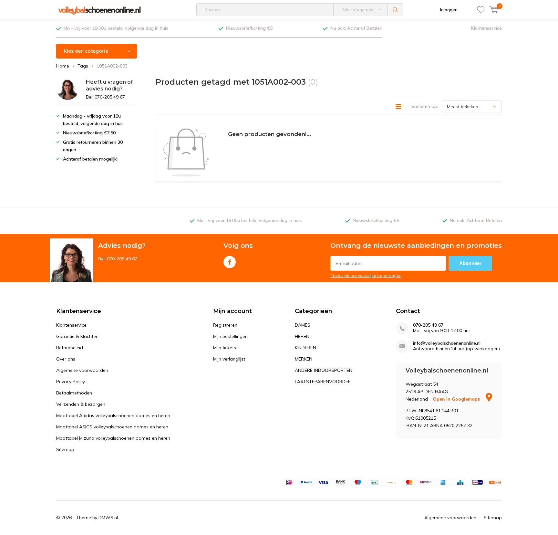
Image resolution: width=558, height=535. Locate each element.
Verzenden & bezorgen (80, 404)
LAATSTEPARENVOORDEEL (324, 381)
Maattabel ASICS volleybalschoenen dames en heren (112, 427)
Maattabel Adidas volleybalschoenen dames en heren (113, 415)
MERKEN (303, 359)
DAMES (302, 325)
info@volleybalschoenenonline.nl (446, 343)
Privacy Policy (70, 381)
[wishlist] (480, 9)
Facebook (229, 262)
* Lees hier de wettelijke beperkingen (365, 275)
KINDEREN (305, 348)
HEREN (302, 336)
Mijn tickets (224, 348)
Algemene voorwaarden (82, 370)
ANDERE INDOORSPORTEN (323, 370)
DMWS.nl (108, 517)
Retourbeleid (69, 348)
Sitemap (65, 449)
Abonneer (470, 263)
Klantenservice (486, 28)
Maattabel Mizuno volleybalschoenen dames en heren (113, 438)
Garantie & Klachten (77, 336)
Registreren (225, 325)
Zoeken (395, 9)
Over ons (65, 359)
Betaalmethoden (74, 393)
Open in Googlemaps (457, 399)
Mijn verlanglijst (229, 359)
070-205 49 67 (428, 325)
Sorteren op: (424, 106)
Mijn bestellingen (230, 336)
